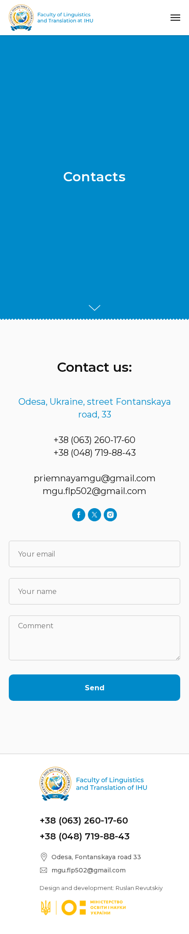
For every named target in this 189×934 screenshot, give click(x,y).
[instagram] (110, 514)
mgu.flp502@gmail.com (94, 491)
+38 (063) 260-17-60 (94, 440)
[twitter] (94, 514)
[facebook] (78, 514)
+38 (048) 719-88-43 (95, 452)
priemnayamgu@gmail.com (95, 478)
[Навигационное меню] (175, 18)
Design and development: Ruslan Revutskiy (101, 887)
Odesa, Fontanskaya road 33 (96, 857)
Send (95, 688)
